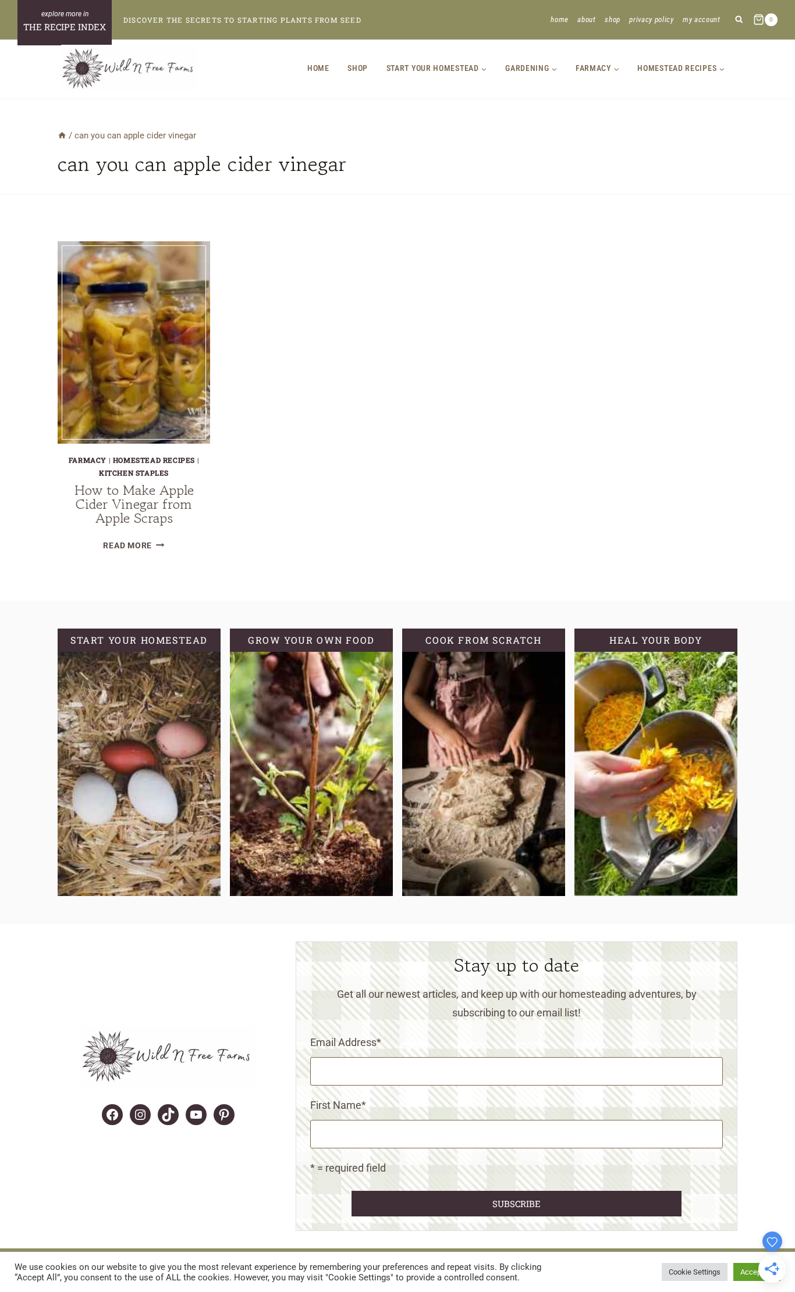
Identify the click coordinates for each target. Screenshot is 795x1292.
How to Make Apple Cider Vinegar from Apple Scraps (134, 504)
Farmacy (88, 460)
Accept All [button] (756, 1272)
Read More (133, 546)
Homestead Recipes (154, 460)
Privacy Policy (651, 19)
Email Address (345, 1042)
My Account (702, 19)
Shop (612, 19)
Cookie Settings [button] (695, 1272)
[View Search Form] (738, 20)
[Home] (62, 135)
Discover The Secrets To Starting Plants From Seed (242, 19)
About (586, 19)
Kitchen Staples (134, 472)
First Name (338, 1105)
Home (560, 19)
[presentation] (134, 342)
